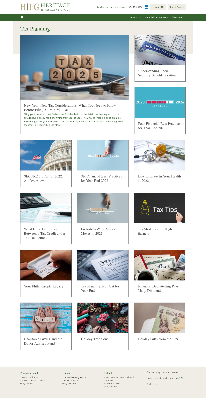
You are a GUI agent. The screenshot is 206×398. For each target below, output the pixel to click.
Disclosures (151, 384)
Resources (178, 17)
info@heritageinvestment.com (111, 7)
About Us (135, 17)
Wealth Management (156, 17)
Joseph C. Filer (178, 378)
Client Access (177, 7)
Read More (55, 124)
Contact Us (158, 7)
